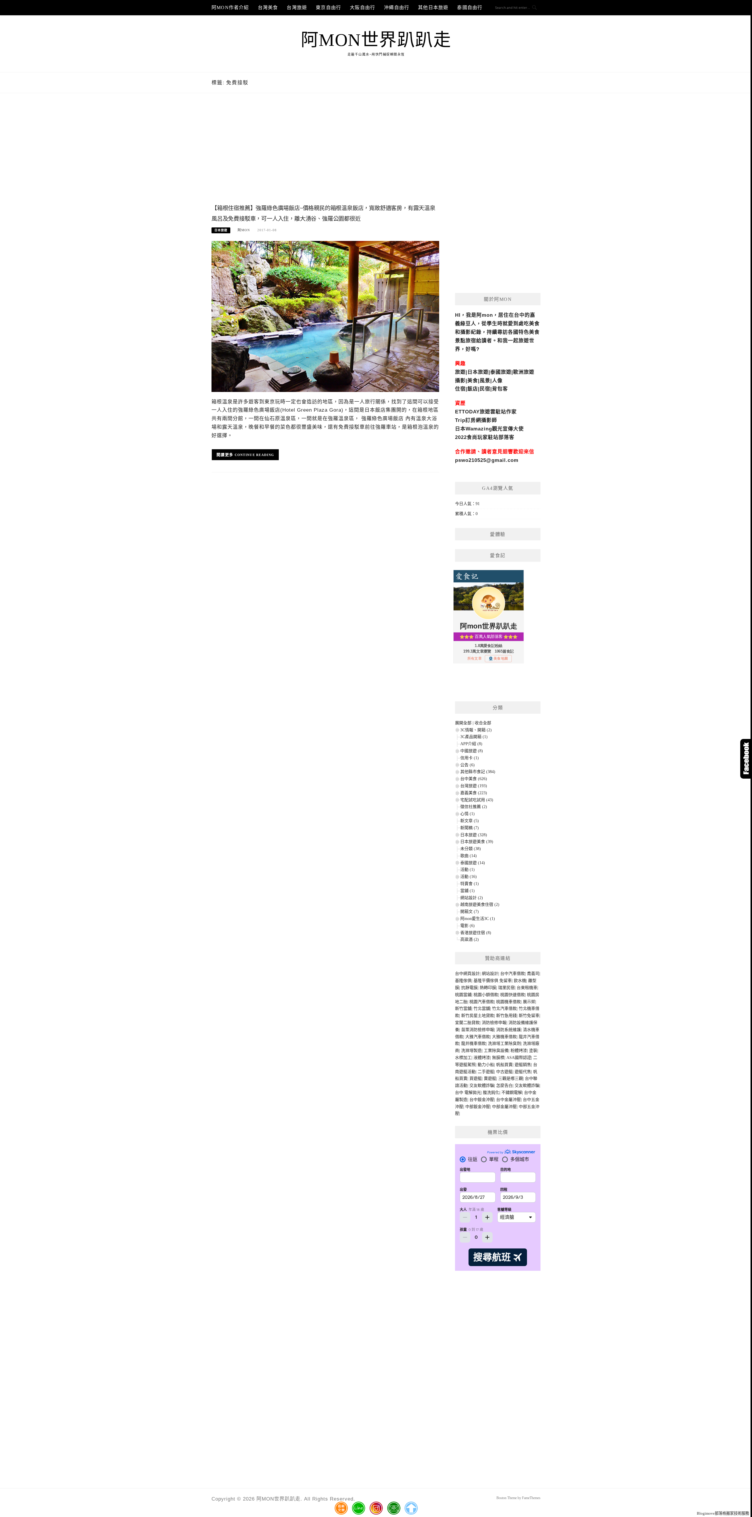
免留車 (505, 980)
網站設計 (490, 973)
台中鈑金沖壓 (481, 1099)
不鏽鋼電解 (511, 1092)
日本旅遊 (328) (473, 835)
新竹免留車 (529, 1015)
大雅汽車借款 (477, 1037)
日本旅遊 (220, 230)
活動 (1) (467, 869)
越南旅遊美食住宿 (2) (479, 904)
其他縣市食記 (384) (477, 772)
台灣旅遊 (297, 7)
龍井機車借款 (473, 1043)
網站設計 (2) (471, 898)
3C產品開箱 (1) (474, 737)
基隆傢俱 (463, 980)
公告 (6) (467, 765)
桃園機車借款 (508, 1002)
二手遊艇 (486, 1072)
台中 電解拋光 (468, 1092)
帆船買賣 (504, 1064)
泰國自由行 (469, 7)
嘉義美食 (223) (473, 793)
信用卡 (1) (469, 758)
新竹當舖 (463, 1008)
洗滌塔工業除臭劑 (504, 1043)
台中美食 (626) (473, 779)
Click (746, 759)
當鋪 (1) (467, 891)
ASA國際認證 (518, 1057)
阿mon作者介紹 (230, 7)
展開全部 (463, 723)
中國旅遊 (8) (471, 751)
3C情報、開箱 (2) (476, 730)
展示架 (529, 1002)
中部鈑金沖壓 (477, 1106)
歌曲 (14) (468, 856)
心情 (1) (467, 814)
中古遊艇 (504, 1072)
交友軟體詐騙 (481, 1085)
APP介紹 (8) (471, 744)
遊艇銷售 (523, 1064)
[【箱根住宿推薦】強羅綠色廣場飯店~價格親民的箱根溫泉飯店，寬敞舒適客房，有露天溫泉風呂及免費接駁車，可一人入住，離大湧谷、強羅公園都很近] (325, 316)
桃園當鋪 (463, 995)
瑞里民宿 (506, 987)
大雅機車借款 (504, 1037)
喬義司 (533, 973)
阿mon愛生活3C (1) (477, 918)
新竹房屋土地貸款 (477, 1015)
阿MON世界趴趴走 (376, 40)
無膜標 (498, 1057)
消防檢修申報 (494, 1022)
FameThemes (531, 1498)
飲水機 (520, 980)
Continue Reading (254, 455)
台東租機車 (527, 987)
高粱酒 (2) (469, 939)
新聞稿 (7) (469, 828)
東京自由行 (328, 7)
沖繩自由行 (396, 7)
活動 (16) (468, 876)
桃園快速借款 (512, 995)
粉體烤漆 (519, 1050)
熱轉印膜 (488, 987)
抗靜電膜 (469, 987)
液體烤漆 (482, 1057)
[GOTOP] (411, 1508)
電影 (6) (467, 925)
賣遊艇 (490, 1078)
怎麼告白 (504, 1085)
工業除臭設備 (496, 1050)
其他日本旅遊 (433, 7)
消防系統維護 (508, 1029)
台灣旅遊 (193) (473, 786)
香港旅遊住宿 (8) (475, 933)
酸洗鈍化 (491, 1092)
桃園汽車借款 (481, 1002)
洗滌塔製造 (471, 1050)
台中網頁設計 (467, 973)
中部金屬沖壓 (504, 1106)
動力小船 (486, 1064)
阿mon (244, 230)
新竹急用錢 (506, 1015)
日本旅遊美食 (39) (476, 841)
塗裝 (533, 1050)
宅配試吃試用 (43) (476, 800)
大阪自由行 (362, 7)
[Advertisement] (325, 155)
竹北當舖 (482, 1008)
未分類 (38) (470, 848)
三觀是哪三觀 (510, 1078)
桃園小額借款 (486, 995)
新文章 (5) (469, 821)
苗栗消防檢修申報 (477, 1029)
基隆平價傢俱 (486, 980)
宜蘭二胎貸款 (467, 1022)
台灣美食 (268, 7)
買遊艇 (475, 1078)
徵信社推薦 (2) (473, 806)
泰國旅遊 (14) (472, 863)
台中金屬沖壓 (508, 1099)
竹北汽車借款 (504, 1008)
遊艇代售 (523, 1072)
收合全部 (483, 723)
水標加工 (463, 1057)
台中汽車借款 (512, 973)
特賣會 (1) (469, 883)
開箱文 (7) (469, 911)
